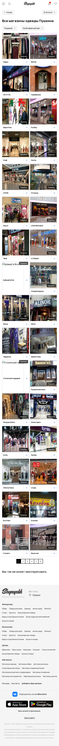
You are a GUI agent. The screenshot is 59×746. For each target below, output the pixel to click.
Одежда (27, 608)
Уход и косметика (48, 650)
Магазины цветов (50, 676)
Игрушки (36, 650)
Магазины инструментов (12, 676)
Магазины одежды (9, 664)
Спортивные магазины (11, 668)
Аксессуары (37, 608)
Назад (9, 12)
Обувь (4, 608)
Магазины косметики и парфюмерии (16, 672)
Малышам (27, 650)
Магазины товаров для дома (33, 668)
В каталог (48, 12)
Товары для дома (15, 608)
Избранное (55, 4)
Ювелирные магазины (32, 676)
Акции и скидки (8, 621)
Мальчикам (16, 650)
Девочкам (6, 650)
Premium (47, 608)
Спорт (4, 613)
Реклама (5, 683)
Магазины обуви (25, 664)
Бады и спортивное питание (13, 617)
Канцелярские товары (26, 613)
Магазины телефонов (41, 672)
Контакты (16, 683)
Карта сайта (29, 718)
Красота (12, 613)
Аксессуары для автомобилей (38, 617)
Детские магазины (40, 664)
